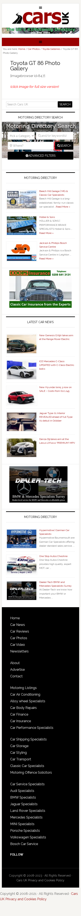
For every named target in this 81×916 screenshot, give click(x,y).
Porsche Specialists (25, 831)
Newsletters (19, 651)
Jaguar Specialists (24, 804)
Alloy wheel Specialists (27, 701)
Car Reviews (19, 631)
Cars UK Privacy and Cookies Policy (40, 880)
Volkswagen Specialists (28, 837)
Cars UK (40, 18)
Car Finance (19, 714)
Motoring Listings (23, 688)
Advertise (17, 670)
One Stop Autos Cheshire (53, 556)
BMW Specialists (23, 797)
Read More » (63, 206)
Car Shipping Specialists (28, 739)
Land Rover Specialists (27, 811)
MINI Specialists (22, 824)
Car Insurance (20, 721)
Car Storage (19, 746)
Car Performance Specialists (31, 728)
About (15, 663)
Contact (16, 676)
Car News (17, 625)
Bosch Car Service (24, 844)
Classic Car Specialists (27, 766)
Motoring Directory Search (40, 117)
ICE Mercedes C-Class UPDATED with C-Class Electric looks (56, 365)
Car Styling (18, 753)
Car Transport (20, 759)
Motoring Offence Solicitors (31, 772)
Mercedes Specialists (26, 817)
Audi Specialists (22, 791)
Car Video (17, 645)
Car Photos (18, 638)
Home (15, 618)
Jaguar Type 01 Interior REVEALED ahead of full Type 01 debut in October (55, 417)
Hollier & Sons (47, 217)
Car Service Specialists (27, 784)
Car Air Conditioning (25, 694)
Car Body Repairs (23, 708)
